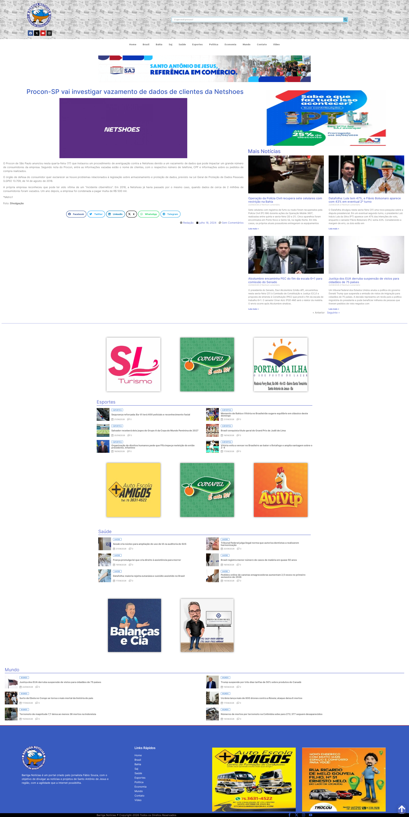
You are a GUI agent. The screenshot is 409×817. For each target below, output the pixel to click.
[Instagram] (49, 33)
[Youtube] (43, 33)
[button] (76, 214)
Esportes (197, 44)
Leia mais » (253, 228)
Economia (230, 44)
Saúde (182, 44)
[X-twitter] (36, 33)
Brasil (146, 44)
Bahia (159, 44)
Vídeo (276, 44)
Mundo (247, 44)
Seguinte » (333, 312)
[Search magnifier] (345, 19)
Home (132, 44)
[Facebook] (30, 33)
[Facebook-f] (289, 815)
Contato (262, 44)
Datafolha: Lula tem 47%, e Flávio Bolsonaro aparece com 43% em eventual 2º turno (365, 200)
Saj (170, 44)
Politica (213, 44)
